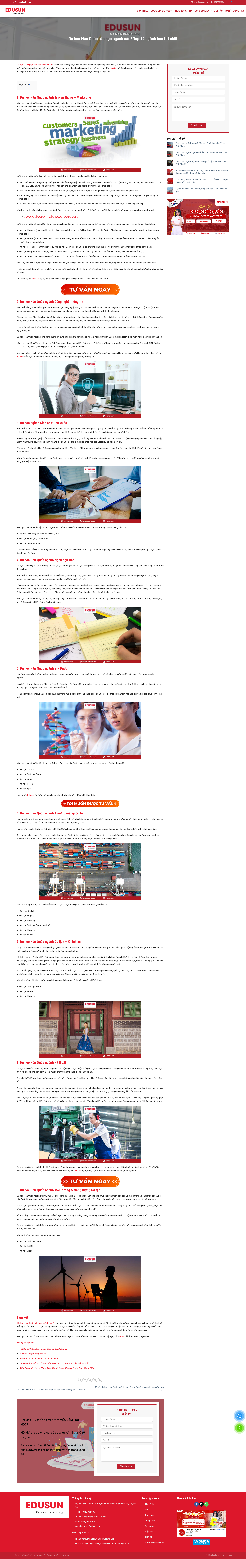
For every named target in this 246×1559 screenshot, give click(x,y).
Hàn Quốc (131, 34)
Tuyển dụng (232, 11)
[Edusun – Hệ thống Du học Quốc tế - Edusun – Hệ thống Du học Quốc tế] (16, 11)
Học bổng (181, 11)
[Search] (242, 10)
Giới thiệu (143, 11)
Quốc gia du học (161, 11)
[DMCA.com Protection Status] (201, 1542)
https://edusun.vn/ (37, 1353)
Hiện (31, 85)
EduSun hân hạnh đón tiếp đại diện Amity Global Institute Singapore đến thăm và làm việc (202, 171)
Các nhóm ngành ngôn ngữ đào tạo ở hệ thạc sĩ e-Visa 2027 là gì (201, 153)
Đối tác (218, 11)
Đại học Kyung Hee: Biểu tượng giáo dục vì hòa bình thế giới (201, 190)
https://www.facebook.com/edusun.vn (48, 1349)
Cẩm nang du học (118, 34)
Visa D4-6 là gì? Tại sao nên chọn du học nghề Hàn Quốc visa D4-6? (53, 1389)
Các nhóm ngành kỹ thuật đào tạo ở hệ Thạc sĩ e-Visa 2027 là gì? (201, 162)
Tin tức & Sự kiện (199, 11)
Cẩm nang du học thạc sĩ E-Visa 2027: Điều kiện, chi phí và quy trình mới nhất (202, 180)
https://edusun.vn (92, 1526)
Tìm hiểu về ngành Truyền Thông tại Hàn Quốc (51, 216)
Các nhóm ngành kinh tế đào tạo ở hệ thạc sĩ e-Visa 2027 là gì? (200, 144)
